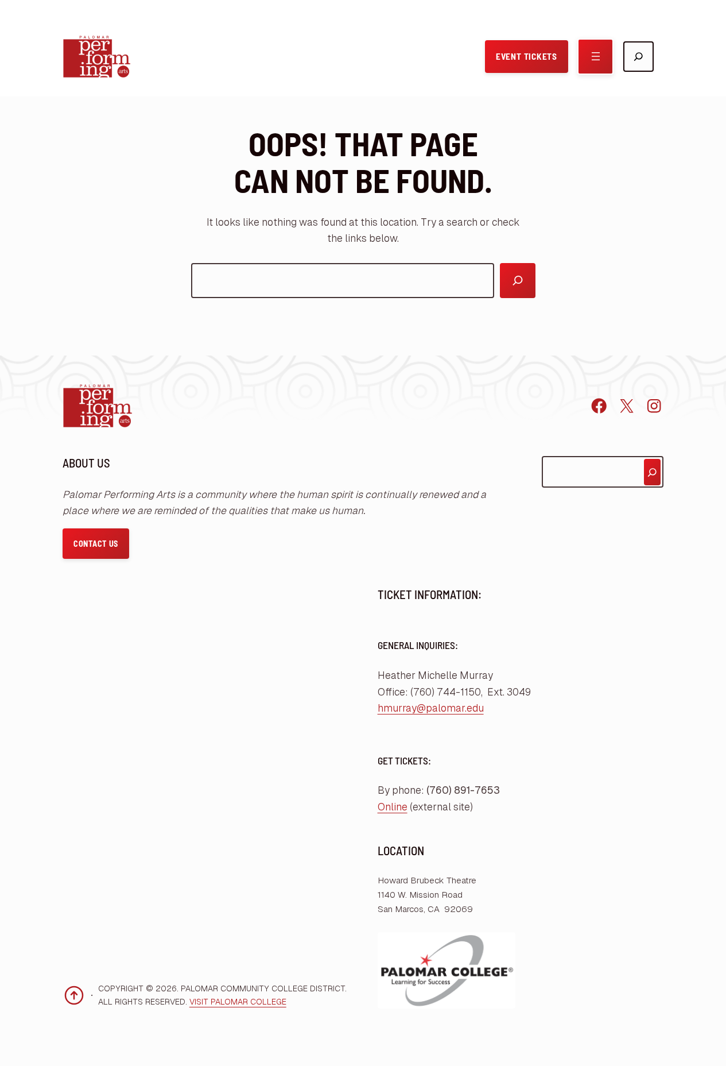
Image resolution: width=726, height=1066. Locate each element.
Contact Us (95, 544)
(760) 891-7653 (463, 790)
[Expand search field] (638, 56)
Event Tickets (526, 56)
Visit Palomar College (237, 1001)
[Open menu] (595, 56)
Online (392, 807)
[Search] (517, 280)
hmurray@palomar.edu (431, 708)
